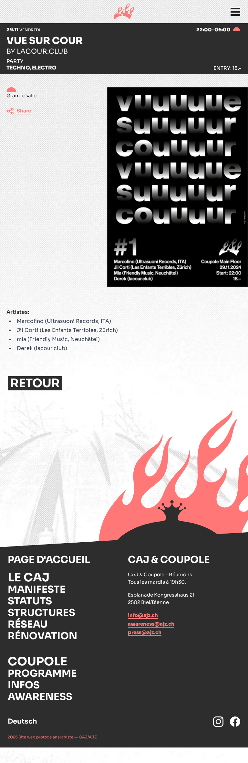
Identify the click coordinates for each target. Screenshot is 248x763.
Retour (35, 383)
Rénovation (42, 636)
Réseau (27, 624)
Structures (41, 613)
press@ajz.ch (144, 632)
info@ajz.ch (143, 615)
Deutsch (22, 721)
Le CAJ (28, 577)
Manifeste (37, 589)
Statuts (30, 601)
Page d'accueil (49, 560)
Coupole (37, 661)
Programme (42, 673)
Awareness (40, 697)
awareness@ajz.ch (151, 624)
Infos (24, 685)
